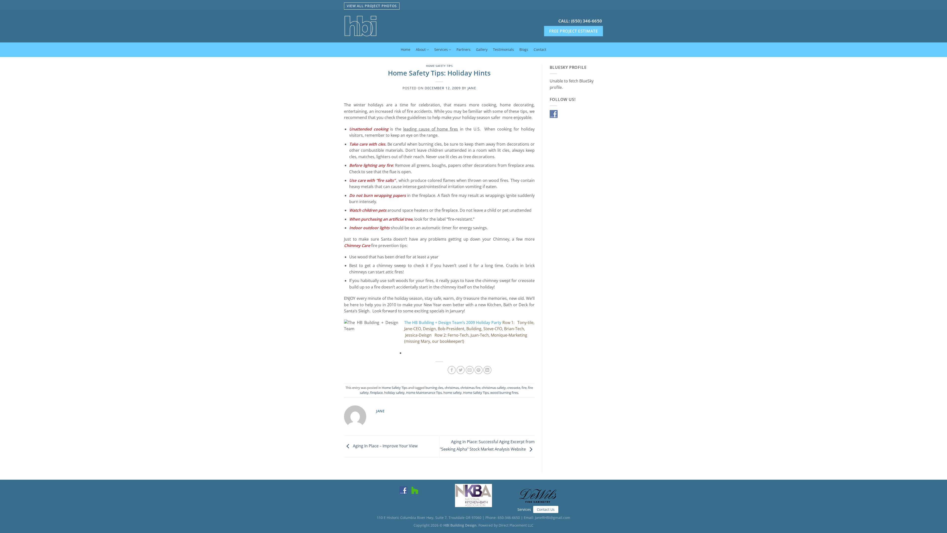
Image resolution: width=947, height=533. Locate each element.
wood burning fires (504, 392)
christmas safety (494, 387)
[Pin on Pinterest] (478, 370)
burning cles (434, 387)
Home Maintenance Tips (424, 392)
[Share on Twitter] (460, 370)
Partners (463, 49)
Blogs (523, 49)
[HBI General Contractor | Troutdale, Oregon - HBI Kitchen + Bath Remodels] (397, 26)
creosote (513, 387)
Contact (540, 49)
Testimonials (503, 49)
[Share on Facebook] (452, 370)
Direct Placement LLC (516, 525)
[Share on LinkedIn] (487, 370)
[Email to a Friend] (470, 370)
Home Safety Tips (439, 66)
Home (405, 49)
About (421, 49)
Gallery (482, 49)
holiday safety (394, 392)
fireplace (376, 392)
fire (524, 387)
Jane (472, 88)
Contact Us (546, 509)
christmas (452, 387)
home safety (452, 392)
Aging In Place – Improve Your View (385, 446)
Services (441, 49)
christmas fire (470, 387)
